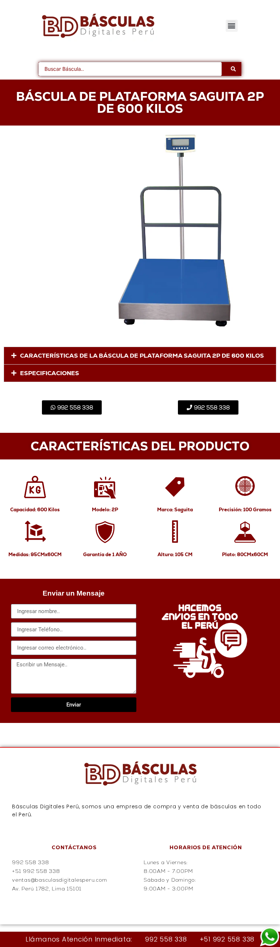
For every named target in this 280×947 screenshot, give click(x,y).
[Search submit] (233, 69)
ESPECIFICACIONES (49, 373)
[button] (232, 26)
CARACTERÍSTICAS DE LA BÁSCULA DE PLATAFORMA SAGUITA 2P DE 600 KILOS (142, 355)
